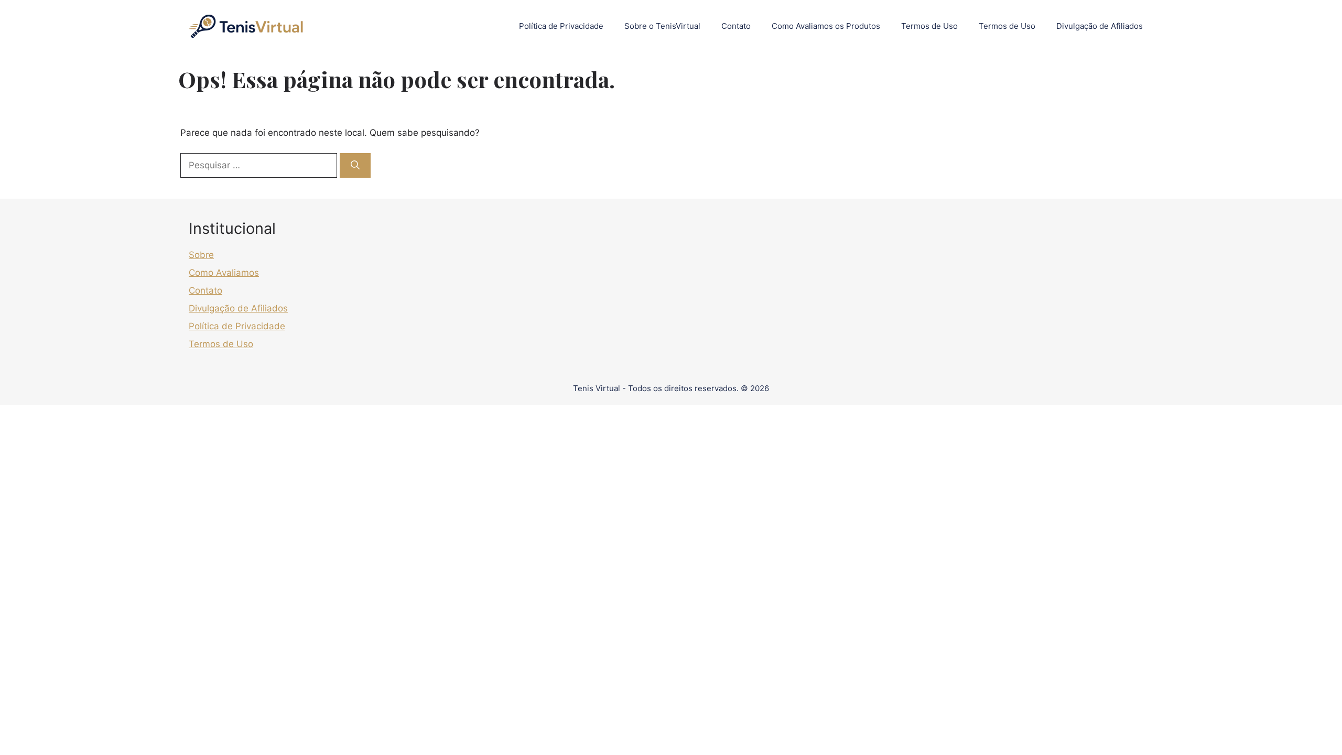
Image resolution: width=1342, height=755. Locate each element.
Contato (736, 26)
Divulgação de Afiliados (1099, 26)
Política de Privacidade (561, 26)
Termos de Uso (929, 26)
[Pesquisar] (355, 165)
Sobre (201, 255)
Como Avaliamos (224, 272)
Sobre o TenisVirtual (662, 26)
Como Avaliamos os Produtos (826, 26)
